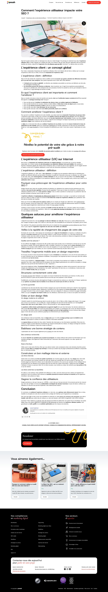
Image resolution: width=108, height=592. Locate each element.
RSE (65, 588)
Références (76, 2)
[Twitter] (24, 417)
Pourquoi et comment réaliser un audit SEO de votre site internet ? (24, 485)
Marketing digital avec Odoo (44, 526)
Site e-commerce (15, 526)
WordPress (13, 539)
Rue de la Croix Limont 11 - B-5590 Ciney (44, 569)
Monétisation (14, 522)
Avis (92, 588)
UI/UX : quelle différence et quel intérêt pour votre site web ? (83, 485)
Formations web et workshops (18, 529)
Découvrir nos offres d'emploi (88, 569)
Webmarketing (41, 546)
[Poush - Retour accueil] (11, 2)
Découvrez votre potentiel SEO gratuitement (33, 154)
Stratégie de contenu (16, 542)
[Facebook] (27, 417)
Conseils (83, 2)
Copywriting (41, 522)
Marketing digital (14, 546)
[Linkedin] (22, 417)
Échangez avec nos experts (19, 571)
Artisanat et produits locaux (75, 531)
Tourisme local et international (76, 523)
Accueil (23, 18)
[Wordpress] (29, 417)
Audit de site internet (43, 542)
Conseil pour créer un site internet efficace (36, 18)
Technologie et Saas (73, 544)
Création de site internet (16, 532)
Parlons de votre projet (94, 2)
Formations (67, 2)
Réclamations (70, 588)
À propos (51, 2)
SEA (12, 549)
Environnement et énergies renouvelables (78, 540)
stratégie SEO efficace (80, 151)
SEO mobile (13, 536)
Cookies (95, 588)
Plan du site (87, 588)
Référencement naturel (79, 425)
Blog (13, 488)
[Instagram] (25, 417)
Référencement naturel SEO (44, 539)
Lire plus (15, 496)
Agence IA (13, 552)
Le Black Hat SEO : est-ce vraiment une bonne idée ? (53, 485)
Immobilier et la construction (75, 548)
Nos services (59, 2)
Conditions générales (79, 588)
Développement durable (74, 527)
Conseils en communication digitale (60, 425)
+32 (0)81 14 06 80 (17, 569)
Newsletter (60, 588)
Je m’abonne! (27, 443)
